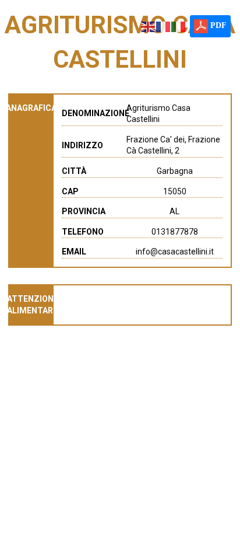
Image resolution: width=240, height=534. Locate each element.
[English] (148, 25)
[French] (163, 25)
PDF (217, 25)
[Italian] (178, 25)
